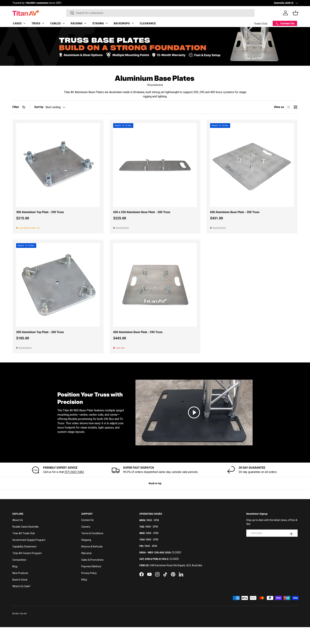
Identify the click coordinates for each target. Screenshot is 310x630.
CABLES (55, 23)
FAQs (84, 579)
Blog (14, 566)
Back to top (155, 483)
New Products (20, 573)
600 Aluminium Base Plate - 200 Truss (234, 212)
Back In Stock (19, 579)
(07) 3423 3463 (74, 472)
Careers (85, 526)
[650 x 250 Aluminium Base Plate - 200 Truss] (155, 165)
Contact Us (87, 520)
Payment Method (91, 566)
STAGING (98, 23)
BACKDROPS (122, 23)
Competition (19, 559)
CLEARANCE (148, 23)
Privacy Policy (89, 573)
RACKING (77, 23)
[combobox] (160, 13)
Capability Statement (24, 546)
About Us (17, 520)
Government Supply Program (28, 539)
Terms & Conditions (92, 533)
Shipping (86, 539)
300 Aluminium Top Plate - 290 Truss (40, 212)
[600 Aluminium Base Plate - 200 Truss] (252, 165)
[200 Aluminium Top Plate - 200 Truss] (58, 285)
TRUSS (36, 23)
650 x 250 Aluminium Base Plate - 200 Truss (141, 212)
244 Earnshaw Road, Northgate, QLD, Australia (176, 565)
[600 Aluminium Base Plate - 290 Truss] (155, 285)
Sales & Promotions (92, 559)
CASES (17, 23)
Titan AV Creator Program (27, 553)
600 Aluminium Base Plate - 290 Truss (138, 332)
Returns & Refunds (92, 546)
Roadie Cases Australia (25, 526)
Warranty (86, 553)
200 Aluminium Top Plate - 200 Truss (40, 332)
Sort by (38, 107)
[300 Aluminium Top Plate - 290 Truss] (58, 165)
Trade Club (260, 23)
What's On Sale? (21, 586)
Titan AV (23, 613)
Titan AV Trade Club (23, 533)
